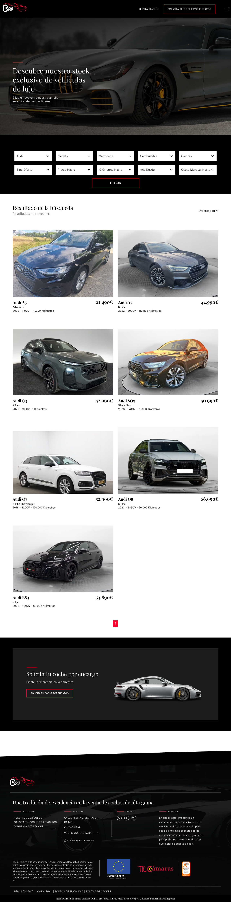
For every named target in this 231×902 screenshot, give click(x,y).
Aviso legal (44, 891)
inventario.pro (131, 898)
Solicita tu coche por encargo (50, 693)
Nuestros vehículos (28, 817)
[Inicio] (30, 7)
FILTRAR (115, 183)
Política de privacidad (69, 891)
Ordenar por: (207, 210)
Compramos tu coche (28, 826)
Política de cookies (98, 891)
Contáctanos (148, 8)
